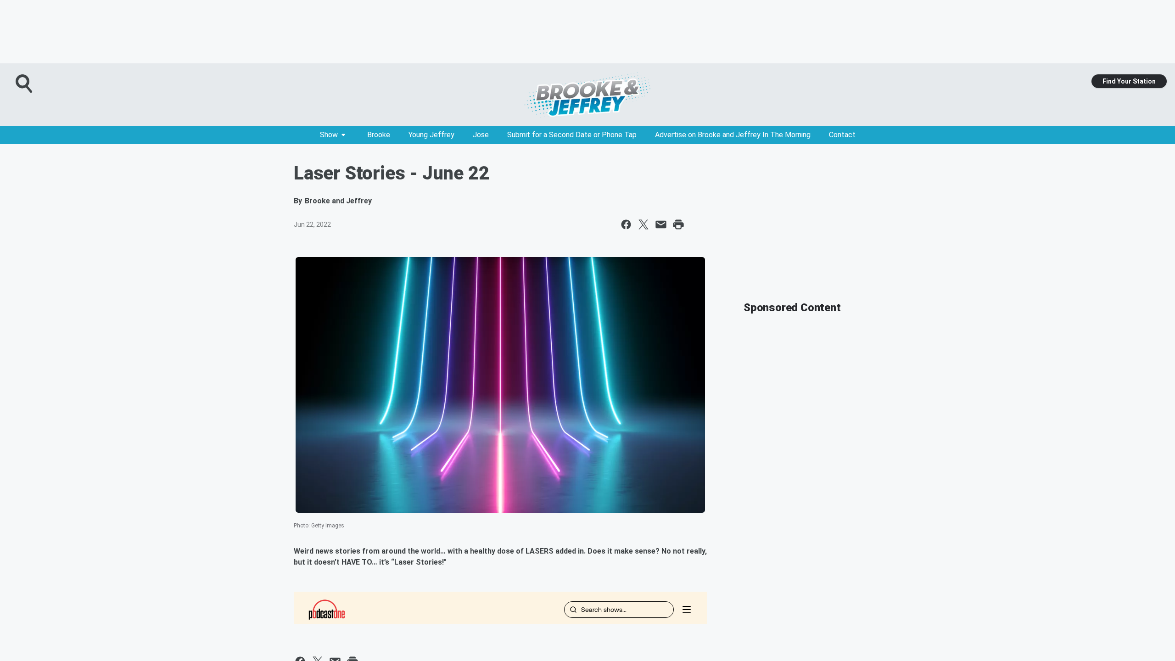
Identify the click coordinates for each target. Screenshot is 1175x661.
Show (329, 134)
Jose (481, 134)
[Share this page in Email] (661, 224)
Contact (842, 134)
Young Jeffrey (431, 134)
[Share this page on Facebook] (626, 224)
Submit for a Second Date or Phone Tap (572, 134)
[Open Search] (25, 83)
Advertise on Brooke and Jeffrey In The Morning (733, 134)
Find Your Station (1129, 81)
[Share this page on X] (643, 224)
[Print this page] (678, 224)
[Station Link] (587, 95)
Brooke (378, 134)
